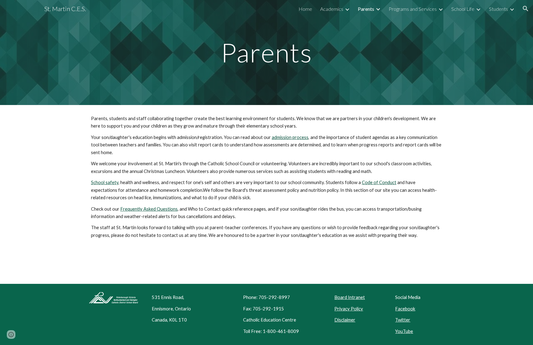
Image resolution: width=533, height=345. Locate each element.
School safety (104, 182)
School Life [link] (462, 9)
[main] (266, 52)
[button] (525, 8)
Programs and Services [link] (413, 9)
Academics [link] (331, 9)
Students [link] (498, 9)
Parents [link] (366, 9)
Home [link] (305, 9)
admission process (290, 137)
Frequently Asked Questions (149, 209)
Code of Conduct (379, 182)
